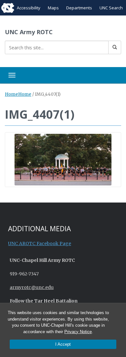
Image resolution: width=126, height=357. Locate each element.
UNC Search (111, 8)
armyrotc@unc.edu (32, 287)
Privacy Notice (78, 331)
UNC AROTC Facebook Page (39, 243)
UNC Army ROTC (29, 32)
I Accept (63, 344)
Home (11, 94)
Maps (53, 8)
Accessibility (28, 8)
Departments (79, 8)
